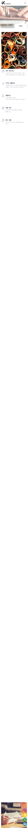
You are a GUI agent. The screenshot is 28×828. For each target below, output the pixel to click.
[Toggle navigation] (25, 3)
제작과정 (20, 26)
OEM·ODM (8, 26)
